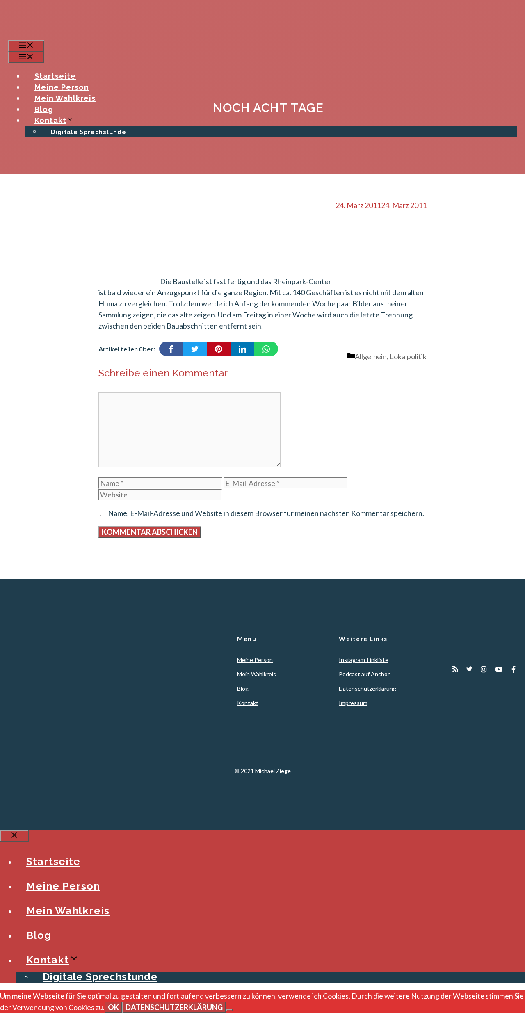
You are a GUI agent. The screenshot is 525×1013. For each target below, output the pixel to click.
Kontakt (50, 120)
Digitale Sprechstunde (88, 132)
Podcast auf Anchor (364, 674)
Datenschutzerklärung (367, 688)
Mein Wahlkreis (65, 98)
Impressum (353, 702)
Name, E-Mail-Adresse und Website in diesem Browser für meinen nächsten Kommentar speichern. (266, 513)
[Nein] (229, 1010)
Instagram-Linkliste (363, 659)
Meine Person (61, 87)
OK (113, 1007)
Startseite (55, 76)
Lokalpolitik (408, 356)
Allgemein (371, 356)
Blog (43, 109)
